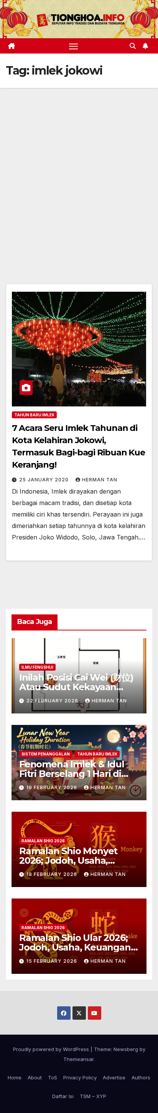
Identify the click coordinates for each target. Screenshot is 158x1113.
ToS (52, 1077)
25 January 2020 (44, 480)
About (35, 1077)
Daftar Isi (63, 1096)
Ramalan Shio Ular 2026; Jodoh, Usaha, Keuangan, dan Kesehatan (76, 947)
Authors (141, 1077)
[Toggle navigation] (73, 46)
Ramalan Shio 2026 (43, 840)
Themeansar (78, 1059)
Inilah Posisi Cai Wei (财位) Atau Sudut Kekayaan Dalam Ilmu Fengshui (76, 687)
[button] (133, 46)
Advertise (114, 1077)
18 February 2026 (52, 874)
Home (14, 1077)
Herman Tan (99, 480)
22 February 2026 (53, 701)
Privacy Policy (80, 1077)
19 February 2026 (52, 787)
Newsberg (126, 1049)
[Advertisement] (79, 170)
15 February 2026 (52, 961)
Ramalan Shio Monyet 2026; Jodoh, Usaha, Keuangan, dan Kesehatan (78, 860)
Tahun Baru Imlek (34, 415)
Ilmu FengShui (37, 667)
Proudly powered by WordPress (52, 1049)
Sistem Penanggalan (45, 754)
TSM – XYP (93, 1096)
